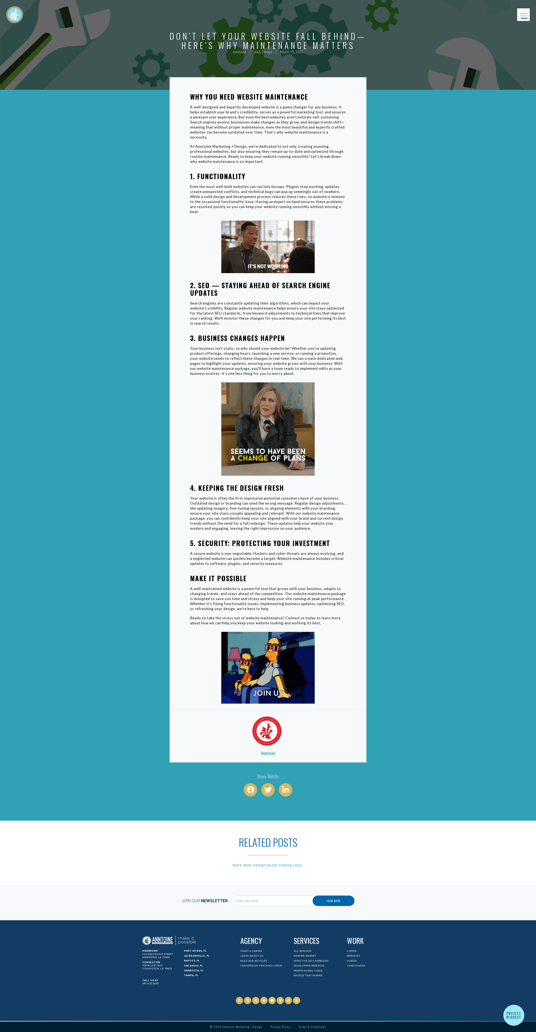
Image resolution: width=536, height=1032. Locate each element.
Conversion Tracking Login (261, 965)
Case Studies (356, 965)
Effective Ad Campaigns (311, 960)
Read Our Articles (253, 960)
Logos (351, 951)
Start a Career (251, 951)
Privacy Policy (280, 1027)
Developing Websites (309, 965)
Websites (353, 955)
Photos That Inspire (308, 975)
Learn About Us (251, 955)
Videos (352, 960)
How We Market (305, 955)
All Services (303, 951)
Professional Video (308, 970)
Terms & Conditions (312, 1027)
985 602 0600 (150, 983)
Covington (151, 962)
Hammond (150, 950)
